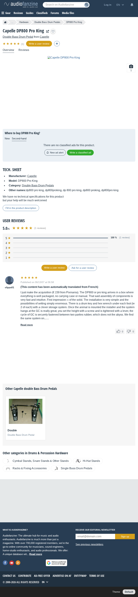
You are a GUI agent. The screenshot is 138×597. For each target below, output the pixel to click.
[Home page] (5, 22)
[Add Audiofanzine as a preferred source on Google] (56, 562)
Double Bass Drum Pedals (47, 22)
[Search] (86, 5)
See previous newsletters (89, 544)
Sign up (125, 536)
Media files (68, 13)
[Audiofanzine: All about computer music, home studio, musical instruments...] (21, 5)
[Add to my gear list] (53, 31)
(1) (22, 44)
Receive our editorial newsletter (95, 530)
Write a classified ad (80, 152)
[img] (11, 43)
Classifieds (42, 13)
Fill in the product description (21, 208)
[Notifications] (132, 5)
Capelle (44, 36)
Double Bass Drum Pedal (18, 36)
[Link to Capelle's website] (47, 31)
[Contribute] (57, 43)
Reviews (18, 13)
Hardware (23, 22)
